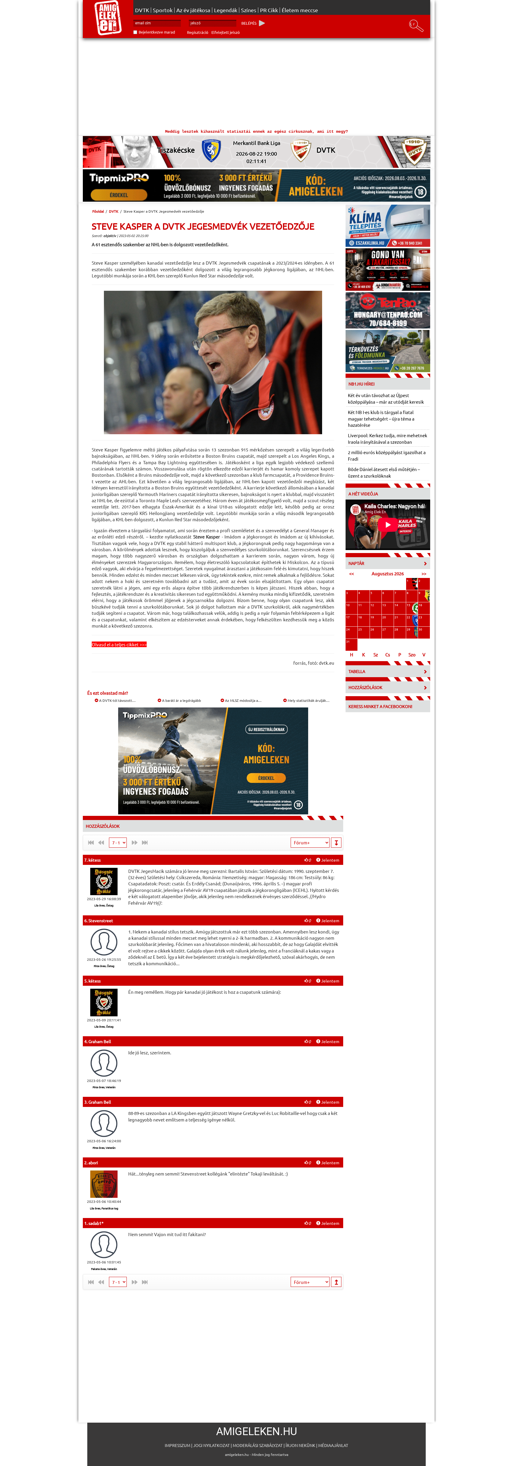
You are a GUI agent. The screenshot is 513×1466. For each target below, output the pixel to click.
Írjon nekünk (300, 1445)
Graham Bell (99, 1041)
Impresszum (177, 1445)
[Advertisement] (256, 82)
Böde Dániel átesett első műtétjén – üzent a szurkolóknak (384, 472)
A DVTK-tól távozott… (117, 700)
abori (93, 1162)
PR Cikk (269, 10)
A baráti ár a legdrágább (181, 700)
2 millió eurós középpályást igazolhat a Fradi (387, 455)
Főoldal (98, 211)
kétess (94, 859)
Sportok (162, 10)
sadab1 (95, 1223)
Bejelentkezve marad (157, 31)
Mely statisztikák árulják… (308, 700)
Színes (248, 10)
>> (424, 573)
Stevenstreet (100, 920)
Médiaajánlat (333, 1445)
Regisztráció (197, 32)
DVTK (142, 10)
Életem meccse (300, 10)
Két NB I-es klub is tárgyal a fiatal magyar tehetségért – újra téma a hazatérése (381, 418)
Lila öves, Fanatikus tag (104, 1208)
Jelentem (329, 859)
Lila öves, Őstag (103, 905)
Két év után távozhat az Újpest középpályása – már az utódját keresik (386, 398)
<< (351, 573)
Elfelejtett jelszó (225, 32)
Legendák (225, 10)
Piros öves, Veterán (104, 1087)
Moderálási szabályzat (258, 1445)
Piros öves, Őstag (104, 966)
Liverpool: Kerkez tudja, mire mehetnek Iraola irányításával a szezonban (387, 438)
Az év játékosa (193, 10)
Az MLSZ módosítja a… (243, 700)
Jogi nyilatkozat (211, 1445)
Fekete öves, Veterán (104, 1269)
